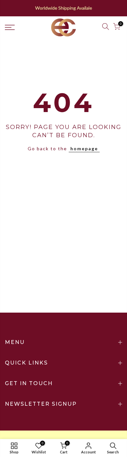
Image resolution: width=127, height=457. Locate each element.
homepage (84, 148)
